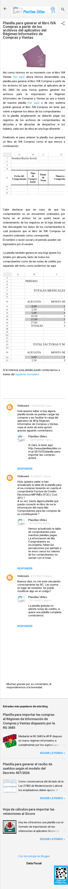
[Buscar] (63, 9)
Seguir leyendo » (52, 753)
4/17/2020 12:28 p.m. (41, 576)
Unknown (23, 405)
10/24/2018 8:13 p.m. (41, 405)
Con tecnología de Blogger (34, 856)
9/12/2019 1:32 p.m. (41, 476)
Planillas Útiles (37, 436)
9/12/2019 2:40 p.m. (40, 523)
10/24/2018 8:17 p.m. (40, 439)
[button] (63, 23)
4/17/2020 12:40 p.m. (40, 600)
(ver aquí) (19, 77)
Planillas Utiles (37, 520)
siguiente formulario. (27, 374)
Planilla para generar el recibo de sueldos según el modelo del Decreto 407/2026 (27, 768)
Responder (24, 468)
